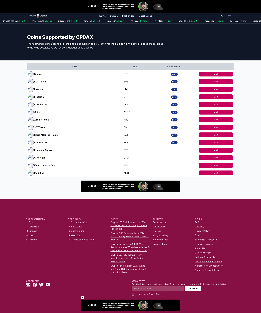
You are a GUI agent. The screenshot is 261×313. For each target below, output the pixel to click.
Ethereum (39, 97)
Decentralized (160, 222)
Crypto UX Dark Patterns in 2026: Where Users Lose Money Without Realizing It (129, 225)
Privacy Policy (202, 231)
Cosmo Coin (40, 104)
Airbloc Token (41, 119)
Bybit (31, 222)
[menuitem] (102, 16)
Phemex (33, 239)
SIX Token (39, 127)
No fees (157, 231)
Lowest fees (159, 226)
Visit (216, 74)
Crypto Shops (160, 244)
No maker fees (160, 239)
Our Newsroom (203, 252)
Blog (197, 235)
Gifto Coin (39, 157)
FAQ (197, 222)
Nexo (31, 235)
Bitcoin (38, 74)
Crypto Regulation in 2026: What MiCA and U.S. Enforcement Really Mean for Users (129, 269)
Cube (37, 112)
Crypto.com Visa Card (82, 239)
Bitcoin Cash (40, 142)
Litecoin (38, 89)
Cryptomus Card (79, 222)
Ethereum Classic (43, 150)
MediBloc (39, 173)
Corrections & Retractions (208, 261)
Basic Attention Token (46, 135)
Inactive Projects (204, 244)
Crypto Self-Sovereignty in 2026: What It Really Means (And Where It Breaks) (130, 236)
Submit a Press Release (207, 270)
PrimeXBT (34, 226)
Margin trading (160, 235)
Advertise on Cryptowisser (209, 265)
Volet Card (76, 235)
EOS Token (40, 81)
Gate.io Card (77, 231)
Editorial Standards (205, 257)
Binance (33, 231)
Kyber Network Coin (44, 165)
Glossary (199, 226)
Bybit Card (76, 226)
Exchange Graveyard (206, 239)
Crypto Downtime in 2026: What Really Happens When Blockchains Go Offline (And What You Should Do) (130, 247)
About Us (200, 248)
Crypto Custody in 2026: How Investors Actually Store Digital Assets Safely (127, 258)
